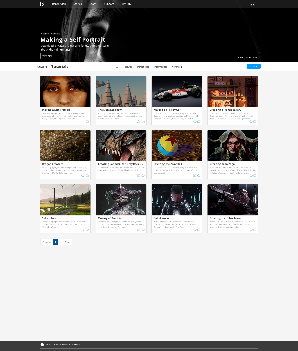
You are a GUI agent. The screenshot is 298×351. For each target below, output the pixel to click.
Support (109, 4)
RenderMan (59, 4)
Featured (127, 66)
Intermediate (160, 66)
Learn (93, 4)
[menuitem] (61, 66)
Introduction (143, 66)
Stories (78, 4)
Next (67, 242)
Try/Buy (126, 4)
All (117, 66)
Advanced (177, 66)
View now (47, 55)
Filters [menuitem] (252, 66)
